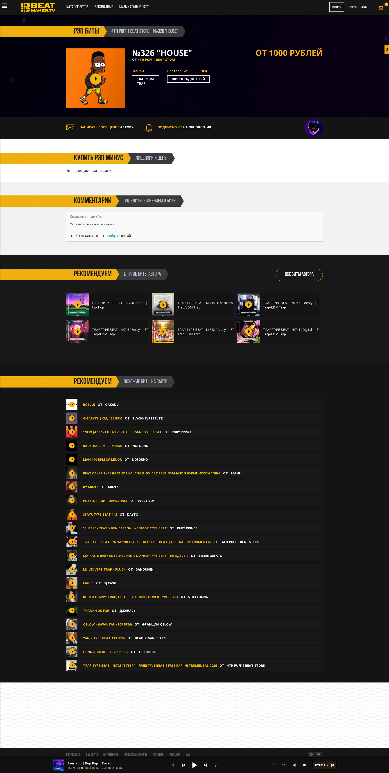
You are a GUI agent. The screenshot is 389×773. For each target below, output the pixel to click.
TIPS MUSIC (147, 652)
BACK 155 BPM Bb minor (102, 446)
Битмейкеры (111, 755)
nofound (140, 446)
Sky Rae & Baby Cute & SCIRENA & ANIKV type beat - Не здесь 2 (135, 555)
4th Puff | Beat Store (157, 59)
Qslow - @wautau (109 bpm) (107, 624)
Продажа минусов (135, 755)
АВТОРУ (106, 127)
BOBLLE (89, 404)
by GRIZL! (91, 487)
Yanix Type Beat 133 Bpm (104, 638)
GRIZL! (113, 487)
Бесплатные (104, 7)
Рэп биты (158, 755)
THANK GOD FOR (96, 610)
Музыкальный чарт (134, 7)
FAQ (188, 755)
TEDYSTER (74, 768)
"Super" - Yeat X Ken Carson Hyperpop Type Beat (125, 528)
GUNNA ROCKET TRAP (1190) (105, 652)
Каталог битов (77, 7)
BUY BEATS (92, 755)
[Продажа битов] (40, 8)
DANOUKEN (145, 569)
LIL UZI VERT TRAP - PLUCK (104, 569)
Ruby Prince (182, 432)
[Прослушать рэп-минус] (77, 304)
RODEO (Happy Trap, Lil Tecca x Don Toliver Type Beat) (130, 597)
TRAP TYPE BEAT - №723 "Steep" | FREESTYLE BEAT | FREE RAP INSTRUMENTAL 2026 (150, 665)
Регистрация (358, 7)
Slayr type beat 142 (100, 514)
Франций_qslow (157, 624)
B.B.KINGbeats (210, 555)
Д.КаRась (127, 610)
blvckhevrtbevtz (147, 418)
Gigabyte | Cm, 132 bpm (102, 418)
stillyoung (198, 597)
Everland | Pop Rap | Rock (89, 763)
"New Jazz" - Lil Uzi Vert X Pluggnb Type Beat (123, 432)
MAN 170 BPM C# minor (102, 459)
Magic (88, 583)
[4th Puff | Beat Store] (314, 127)
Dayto (132, 514)
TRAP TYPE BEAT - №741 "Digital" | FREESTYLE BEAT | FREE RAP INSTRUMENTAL (147, 542)
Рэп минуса (73, 755)
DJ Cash (110, 583)
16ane (236, 473)
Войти (337, 7)
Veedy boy (146, 501)
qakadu (112, 404)
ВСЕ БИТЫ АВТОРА (299, 274)
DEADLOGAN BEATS (150, 638)
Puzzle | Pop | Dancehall (105, 501)
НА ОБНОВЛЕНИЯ (184, 127)
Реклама (175, 755)
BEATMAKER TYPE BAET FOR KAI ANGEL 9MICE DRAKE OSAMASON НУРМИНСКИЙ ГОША (151, 473)
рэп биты (86, 31)
